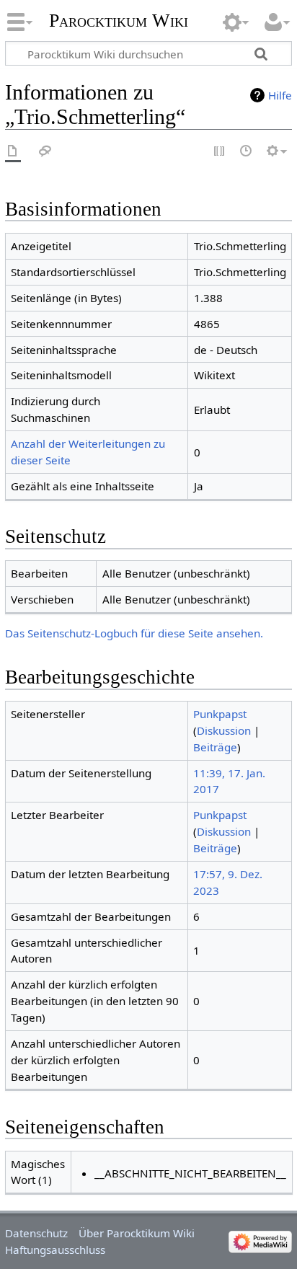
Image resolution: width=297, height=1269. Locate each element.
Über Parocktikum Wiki (137, 1233)
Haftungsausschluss (55, 1249)
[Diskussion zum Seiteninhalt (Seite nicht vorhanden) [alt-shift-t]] (45, 151)
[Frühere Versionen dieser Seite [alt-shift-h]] (246, 151)
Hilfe (280, 95)
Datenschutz (36, 1233)
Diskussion (224, 730)
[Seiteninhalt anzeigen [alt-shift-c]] (13, 151)
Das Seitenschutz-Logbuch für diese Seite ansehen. (134, 633)
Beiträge (215, 747)
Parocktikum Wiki (118, 19)
